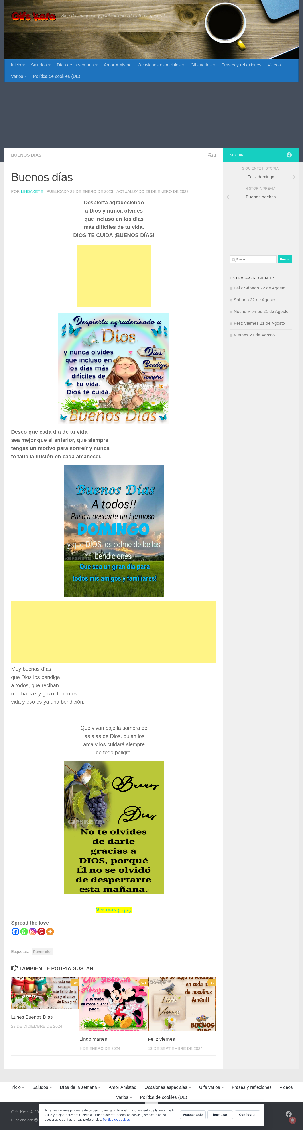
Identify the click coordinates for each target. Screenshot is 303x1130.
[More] (50, 931)
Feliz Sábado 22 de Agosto (259, 288)
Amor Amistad (118, 64)
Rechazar (220, 1114)
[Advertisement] (151, 115)
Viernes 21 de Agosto (254, 335)
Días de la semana (75, 64)
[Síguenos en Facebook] (289, 155)
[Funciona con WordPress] (36, 1120)
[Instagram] (33, 931)
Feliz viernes (161, 1039)
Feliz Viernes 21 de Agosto (259, 323)
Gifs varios (201, 64)
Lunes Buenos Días (32, 1017)
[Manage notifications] (292, 1120)
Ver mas (107, 910)
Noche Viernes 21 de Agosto (261, 311)
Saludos (39, 64)
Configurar (247, 1114)
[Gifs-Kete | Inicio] (34, 16)
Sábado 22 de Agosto (254, 299)
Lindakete (32, 191)
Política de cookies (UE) (56, 76)
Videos (274, 64)
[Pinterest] (41, 931)
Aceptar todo (193, 1114)
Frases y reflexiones (241, 64)
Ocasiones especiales (159, 64)
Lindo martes (93, 1039)
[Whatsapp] (24, 931)
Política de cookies (116, 1119)
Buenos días (26, 155)
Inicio (16, 64)
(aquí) (125, 910)
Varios (17, 76)
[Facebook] (15, 931)
